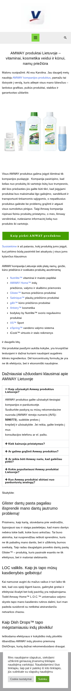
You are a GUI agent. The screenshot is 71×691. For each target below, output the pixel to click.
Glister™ (15, 292)
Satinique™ (17, 297)
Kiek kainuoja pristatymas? (26, 443)
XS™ (13, 322)
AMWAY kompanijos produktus (32, 77)
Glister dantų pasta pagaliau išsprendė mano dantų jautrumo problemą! (30, 508)
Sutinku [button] (42, 679)
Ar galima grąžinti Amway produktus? (33, 451)
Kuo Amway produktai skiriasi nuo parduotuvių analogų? (29, 481)
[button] (65, 37)
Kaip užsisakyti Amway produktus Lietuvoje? (29, 390)
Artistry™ (15, 307)
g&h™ (14, 302)
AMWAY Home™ (20, 282)
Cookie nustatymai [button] (21, 679)
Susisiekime (9, 246)
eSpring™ (16, 327)
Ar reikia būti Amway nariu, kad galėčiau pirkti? (33, 460)
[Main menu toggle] (36, 38)
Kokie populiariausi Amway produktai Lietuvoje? (32, 471)
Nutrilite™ (16, 277)
